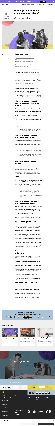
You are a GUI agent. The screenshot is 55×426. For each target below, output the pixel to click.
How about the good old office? (21, 63)
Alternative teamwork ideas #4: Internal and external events (25, 61)
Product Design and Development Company (6, 18)
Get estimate (50, 4)
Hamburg (25, 230)
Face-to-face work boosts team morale (22, 66)
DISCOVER (43, 1)
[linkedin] (5, 55)
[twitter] (6, 55)
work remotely (23, 257)
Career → (16, 387)
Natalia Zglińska (6, 16)
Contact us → (42, 387)
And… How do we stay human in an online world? (23, 64)
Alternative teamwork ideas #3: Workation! (22, 59)
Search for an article (5, 58)
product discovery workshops (22, 110)
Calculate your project (27, 316)
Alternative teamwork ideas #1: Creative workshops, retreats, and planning (27, 56)
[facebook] (3, 55)
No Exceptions (21, 217)
